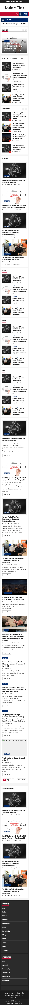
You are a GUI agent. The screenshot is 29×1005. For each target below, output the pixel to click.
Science (4, 942)
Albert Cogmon (7, 184)
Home (3, 961)
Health (4, 927)
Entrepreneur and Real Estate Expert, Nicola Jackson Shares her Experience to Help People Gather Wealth (14, 689)
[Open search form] (17, 14)
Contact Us (5, 965)
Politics (6, 630)
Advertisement (6, 973)
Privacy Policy (6, 969)
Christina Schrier (8, 50)
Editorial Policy (6, 976)
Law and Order (6, 931)
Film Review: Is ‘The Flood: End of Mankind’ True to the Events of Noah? (6, 127)
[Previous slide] (23, 30)
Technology (7, 253)
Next (23, 780)
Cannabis (4, 916)
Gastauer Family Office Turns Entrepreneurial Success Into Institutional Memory (6, 87)
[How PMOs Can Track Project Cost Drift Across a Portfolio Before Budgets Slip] (14, 195)
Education (4, 920)
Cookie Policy (6, 980)
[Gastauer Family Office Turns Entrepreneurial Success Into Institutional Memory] (14, 220)
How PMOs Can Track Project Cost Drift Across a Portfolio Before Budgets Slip (6, 77)
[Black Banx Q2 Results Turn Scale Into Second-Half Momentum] (14, 170)
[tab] (6, 59)
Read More (7, 455)
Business (6, 41)
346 (19, 780)
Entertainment (8, 593)
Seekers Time (14, 7)
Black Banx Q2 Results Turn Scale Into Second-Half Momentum (6, 66)
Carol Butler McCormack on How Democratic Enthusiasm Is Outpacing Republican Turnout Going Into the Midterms (14, 624)
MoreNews (10, 1003)
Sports (4, 946)
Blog (3, 908)
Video (25, 14)
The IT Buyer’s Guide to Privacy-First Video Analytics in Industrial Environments (6, 98)
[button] (2, 14)
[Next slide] (26, 30)
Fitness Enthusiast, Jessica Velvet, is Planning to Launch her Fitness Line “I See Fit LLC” (13, 664)
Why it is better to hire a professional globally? (14, 747)
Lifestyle (4, 935)
